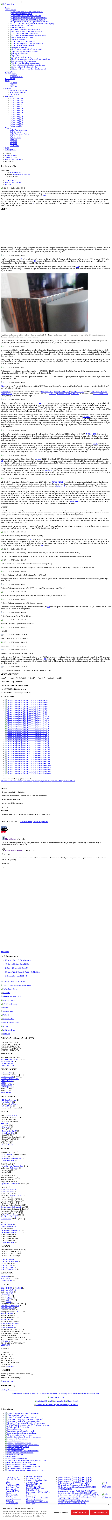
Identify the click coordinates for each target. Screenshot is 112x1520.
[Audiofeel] (8, 1030)
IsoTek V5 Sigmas (7, 1259)
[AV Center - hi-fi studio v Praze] (5, 993)
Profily (7, 81)
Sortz (7, 1300)
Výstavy (8, 128)
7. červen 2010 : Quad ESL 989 (16, 976)
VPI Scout (4, 1123)
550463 (95, 444)
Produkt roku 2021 (16, 106)
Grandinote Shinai (7, 1063)
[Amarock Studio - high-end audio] (7, 1381)
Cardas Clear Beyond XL (9, 1226)
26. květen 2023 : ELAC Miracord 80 (18, 960)
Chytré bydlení (10, 73)
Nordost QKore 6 (7, 1314)
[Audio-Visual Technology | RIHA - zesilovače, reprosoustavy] (17, 1393)
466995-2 (48, 471)
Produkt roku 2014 (16, 120)
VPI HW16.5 (5, 1345)
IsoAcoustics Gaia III (9, 1131)
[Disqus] (56, 862)
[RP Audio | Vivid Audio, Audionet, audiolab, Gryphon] (5, 1008)
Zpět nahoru (5, 952)
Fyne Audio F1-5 (7, 1102)
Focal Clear (5, 1277)
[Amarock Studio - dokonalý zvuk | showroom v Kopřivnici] (59, 1401)
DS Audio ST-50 (7, 1145)
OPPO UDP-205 (7, 1081)
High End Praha (15, 138)
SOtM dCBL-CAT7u (8, 1189)
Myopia (38, 459)
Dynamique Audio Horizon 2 (11, 1158)
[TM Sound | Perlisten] (10, 1022)
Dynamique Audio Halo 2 (10, 1184)
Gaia (11, 1325)
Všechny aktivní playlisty (9, 1390)
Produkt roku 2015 (16, 118)
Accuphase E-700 (7, 1061)
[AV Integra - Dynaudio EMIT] (7, 1019)
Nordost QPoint (6, 1319)
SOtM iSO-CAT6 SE (8, 1290)
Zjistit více (40, 1516)
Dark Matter (14, 1168)
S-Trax (13, 1104)
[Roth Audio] (85, 1393)
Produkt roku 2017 (16, 114)
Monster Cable (6, 1219)
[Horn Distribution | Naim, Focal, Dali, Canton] (8, 1000)
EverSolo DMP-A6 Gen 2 (10, 1079)
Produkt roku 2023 (16, 102)
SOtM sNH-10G (6, 1288)
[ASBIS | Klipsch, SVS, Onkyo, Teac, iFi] (4, 1026)
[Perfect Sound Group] (9, 989)
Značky (12, 85)
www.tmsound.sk (26, 822)
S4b (44, 196)
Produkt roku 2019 (16, 110)
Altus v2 (15, 1115)
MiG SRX (19, 1312)
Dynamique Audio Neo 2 (9, 1232)
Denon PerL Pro (6, 1280)
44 (40, 403)
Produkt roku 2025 (16, 98)
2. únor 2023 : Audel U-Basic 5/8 (16, 968)
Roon (3, 1083)
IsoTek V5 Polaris (7, 1267)
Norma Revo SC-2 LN (62, 392)
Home (7, 8)
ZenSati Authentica (7, 1160)
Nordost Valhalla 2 (7, 1154)
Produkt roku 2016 (16, 116)
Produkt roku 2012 (16, 124)
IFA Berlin (13, 144)
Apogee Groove (6, 1085)
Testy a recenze (10, 10)
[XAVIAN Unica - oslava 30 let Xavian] (13, 982)
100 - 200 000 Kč (11, 180)
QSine (9, 1296)
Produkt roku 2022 (16, 104)
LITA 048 (86, 417)
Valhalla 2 (52, 394)
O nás (7, 148)
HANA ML (6, 1127)
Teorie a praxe (10, 71)
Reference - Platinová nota (19, 90)
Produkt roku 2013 (16, 122)
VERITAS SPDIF (16, 1195)
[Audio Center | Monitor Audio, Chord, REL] (9, 1004)
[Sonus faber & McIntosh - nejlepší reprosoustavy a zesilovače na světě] (56, 1405)
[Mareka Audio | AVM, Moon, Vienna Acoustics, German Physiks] (7, 1011)
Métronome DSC (47, 392)
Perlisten (8, 184)
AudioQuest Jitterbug (10, 1215)
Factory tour (14, 87)
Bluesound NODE (7, 1077)
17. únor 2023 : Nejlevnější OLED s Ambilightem (22, 972)
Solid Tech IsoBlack (8, 1308)
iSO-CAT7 (9, 1292)
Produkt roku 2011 (16, 126)
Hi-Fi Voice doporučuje (18, 92)
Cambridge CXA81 (8, 1065)
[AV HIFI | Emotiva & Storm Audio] (42, 1393)
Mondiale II (10, 1366)
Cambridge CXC (7, 1087)
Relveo (8, 1115)
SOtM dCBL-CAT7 (8, 1191)
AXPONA (13, 140)
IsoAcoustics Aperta (8, 1327)
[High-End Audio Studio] (71, 1393)
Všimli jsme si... (10, 150)
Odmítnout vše (80, 1512)
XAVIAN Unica (6, 1106)
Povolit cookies (99, 1512)
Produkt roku (9, 96)
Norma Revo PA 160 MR (10, 1059)
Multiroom (13, 75)
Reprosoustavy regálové (21, 174)
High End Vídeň (15, 132)
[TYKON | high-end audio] (5, 1015)
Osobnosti (13, 83)
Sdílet (3, 827)
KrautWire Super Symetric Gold (68, 394)
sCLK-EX (18, 1288)
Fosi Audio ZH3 (6, 1092)
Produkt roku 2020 (16, 108)
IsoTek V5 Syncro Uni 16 (10, 1261)
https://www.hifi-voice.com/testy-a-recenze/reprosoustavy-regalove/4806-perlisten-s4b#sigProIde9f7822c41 (38, 781)
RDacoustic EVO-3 (8, 1294)
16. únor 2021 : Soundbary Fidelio (17, 964)
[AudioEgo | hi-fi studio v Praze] (5, 1034)
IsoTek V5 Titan (6, 1265)
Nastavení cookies (61, 1512)
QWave (9, 1298)
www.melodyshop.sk (40, 822)
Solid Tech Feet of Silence (10, 1306)
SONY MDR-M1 (7, 1278)
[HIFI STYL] (72, 1401)
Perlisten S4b (5, 392)
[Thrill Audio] (11, 996)
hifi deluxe (13, 142)
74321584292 (91, 434)
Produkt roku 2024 (16, 100)
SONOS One (5, 1341)
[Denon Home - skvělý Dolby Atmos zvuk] (16, 985)
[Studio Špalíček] (41, 1401)
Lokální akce (14, 146)
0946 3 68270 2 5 (58, 482)
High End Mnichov (16, 136)
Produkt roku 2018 (16, 112)
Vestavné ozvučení (16, 77)
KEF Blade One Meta (100, 394)
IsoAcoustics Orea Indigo (9, 1323)
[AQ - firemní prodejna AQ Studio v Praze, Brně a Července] (50, 1401)
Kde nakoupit (10, 79)
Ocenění (8, 89)
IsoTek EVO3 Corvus (8, 1269)
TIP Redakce (14, 94)
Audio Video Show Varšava (19, 134)
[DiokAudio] (95, 1393)
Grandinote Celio (8, 1133)
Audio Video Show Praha (18, 130)
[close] (108, 1504)
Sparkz (8, 1302)
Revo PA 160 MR (77, 392)
